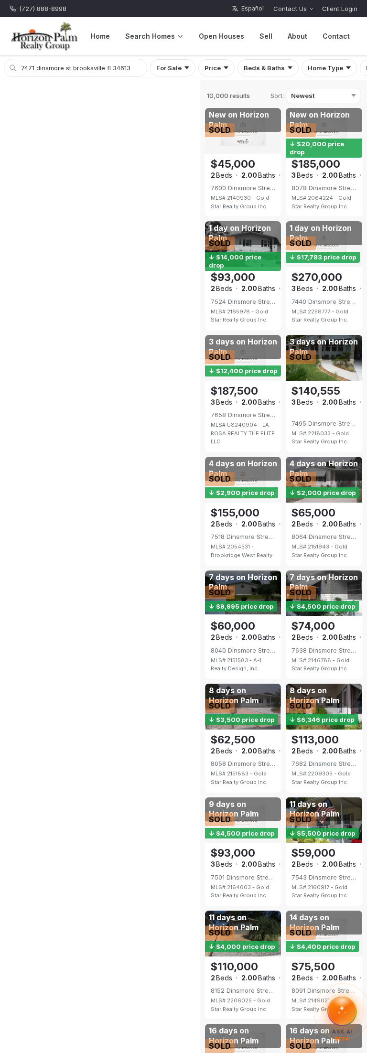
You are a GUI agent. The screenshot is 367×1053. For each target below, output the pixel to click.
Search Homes (150, 36)
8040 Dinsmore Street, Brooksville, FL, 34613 (243, 650)
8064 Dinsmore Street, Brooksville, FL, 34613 (323, 536)
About (297, 36)
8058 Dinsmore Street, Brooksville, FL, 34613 (243, 763)
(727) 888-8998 (42, 8)
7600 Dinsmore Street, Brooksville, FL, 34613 (243, 188)
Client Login (339, 8)
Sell (265, 36)
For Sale (169, 68)
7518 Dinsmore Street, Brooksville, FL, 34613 (243, 536)
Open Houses (221, 36)
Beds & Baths (264, 68)
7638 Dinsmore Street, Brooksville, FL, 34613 (323, 650)
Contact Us (290, 8)
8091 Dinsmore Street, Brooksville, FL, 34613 (323, 990)
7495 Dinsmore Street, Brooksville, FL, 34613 (323, 423)
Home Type (325, 68)
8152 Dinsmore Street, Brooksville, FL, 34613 (243, 990)
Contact (336, 36)
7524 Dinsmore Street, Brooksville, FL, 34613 (243, 301)
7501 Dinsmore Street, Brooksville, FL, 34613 (243, 877)
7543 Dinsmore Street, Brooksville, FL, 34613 (323, 877)
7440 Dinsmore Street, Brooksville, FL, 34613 (323, 301)
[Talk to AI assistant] (341, 1010)
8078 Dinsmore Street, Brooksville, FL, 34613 (323, 188)
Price (213, 68)
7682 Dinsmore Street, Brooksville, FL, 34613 (323, 763)
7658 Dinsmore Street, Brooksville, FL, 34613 (243, 415)
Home (100, 36)
